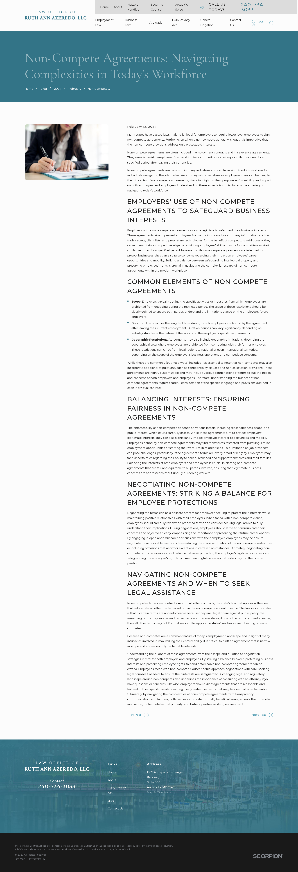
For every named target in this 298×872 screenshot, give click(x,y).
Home (104, 7)
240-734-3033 (253, 7)
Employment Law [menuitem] (104, 22)
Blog (200, 7)
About (118, 7)
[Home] (55, 15)
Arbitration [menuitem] (156, 22)
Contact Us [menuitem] (235, 22)
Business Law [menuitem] (131, 22)
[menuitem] (20, 859)
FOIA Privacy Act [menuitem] (181, 22)
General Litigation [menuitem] (207, 22)
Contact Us (115, 808)
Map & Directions (159, 792)
